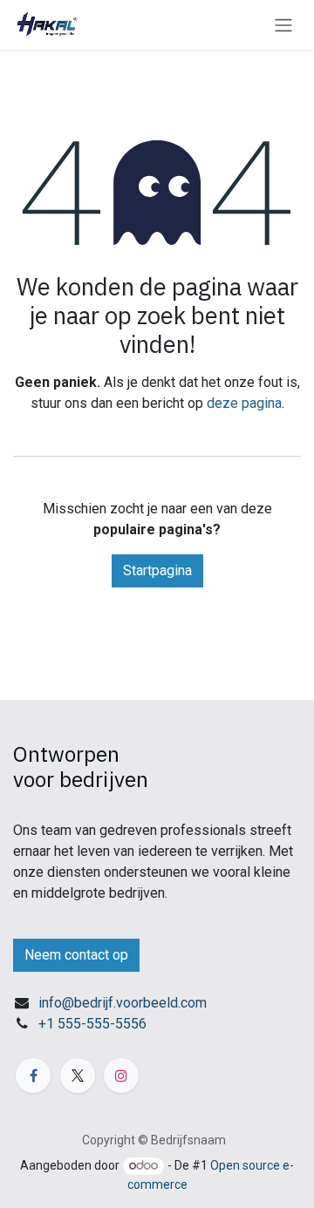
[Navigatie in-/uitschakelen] (283, 25)
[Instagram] (121, 1075)
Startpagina (157, 570)
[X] (77, 1075)
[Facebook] (33, 1075)
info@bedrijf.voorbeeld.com (122, 1002)
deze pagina (244, 403)
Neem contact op (76, 955)
